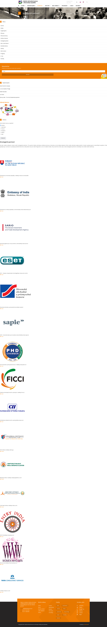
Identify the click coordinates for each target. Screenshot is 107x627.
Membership (51, 607)
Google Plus (81, 609)
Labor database (41, 610)
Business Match (41, 609)
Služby (22, 5)
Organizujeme (31, 5)
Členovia (39, 5)
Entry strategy (66, 611)
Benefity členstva (4, 46)
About (39, 607)
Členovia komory (4, 35)
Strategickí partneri (4, 40)
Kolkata (2, 132)
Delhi (2, 134)
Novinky (78, 5)
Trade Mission (64, 605)
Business (58, 618)
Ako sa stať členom (5, 43)
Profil (2, 177)
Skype (80, 614)
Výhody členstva (4, 102)
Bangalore (3, 130)
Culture (58, 614)
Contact (50, 605)
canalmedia (86, 624)
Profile (2, 451)
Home (39, 605)
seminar (58, 608)
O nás (71, 5)
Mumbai (3, 125)
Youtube (81, 610)
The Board (51, 610)
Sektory (47, 5)
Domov (2, 25)
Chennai (2, 128)
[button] (76, 2)
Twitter (80, 607)
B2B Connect (55, 5)
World (58, 605)
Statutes (50, 609)
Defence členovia (4, 38)
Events (39, 612)
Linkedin (81, 612)
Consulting (51, 612)
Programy (64, 5)
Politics (64, 608)
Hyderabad (3, 127)
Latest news (59, 611)
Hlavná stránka (73, 13)
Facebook (81, 605)
